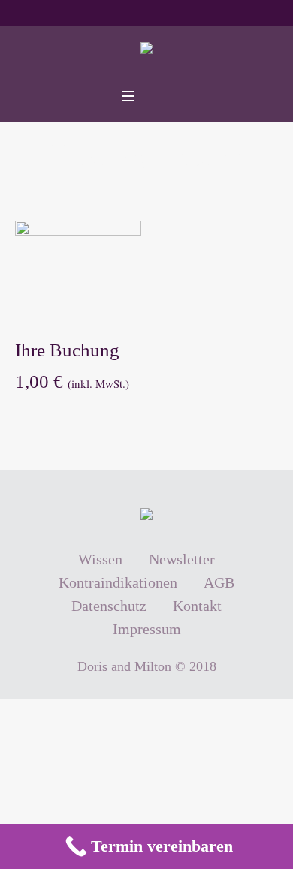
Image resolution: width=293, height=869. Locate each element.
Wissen (100, 559)
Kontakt (197, 605)
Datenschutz (108, 605)
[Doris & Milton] (146, 52)
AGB (219, 582)
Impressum (147, 629)
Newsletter (182, 559)
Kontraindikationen (118, 582)
